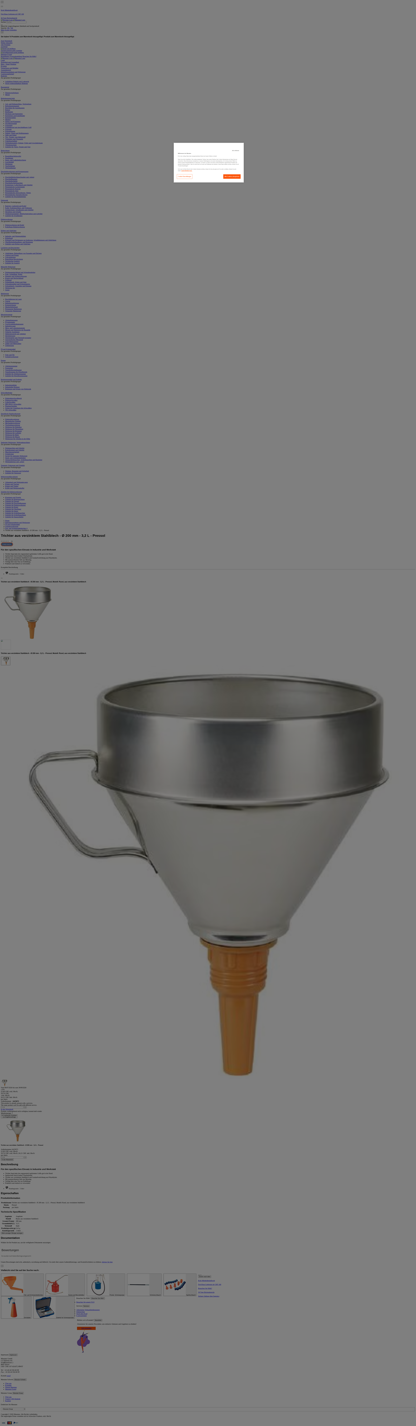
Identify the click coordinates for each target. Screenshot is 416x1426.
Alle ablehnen (235, 150)
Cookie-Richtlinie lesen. (186, 170)
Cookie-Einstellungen (184, 176)
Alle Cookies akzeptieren (232, 176)
